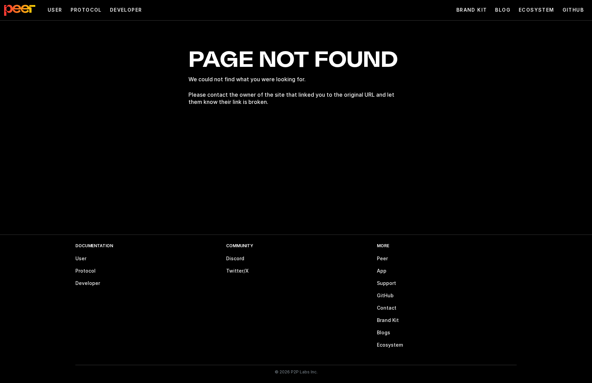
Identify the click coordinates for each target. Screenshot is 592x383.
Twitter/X (237, 271)
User (55, 10)
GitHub (573, 10)
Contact (386, 308)
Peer (382, 258)
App (381, 271)
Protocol (86, 10)
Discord (235, 258)
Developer (126, 10)
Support (386, 283)
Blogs (383, 332)
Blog (502, 10)
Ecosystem (536, 10)
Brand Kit (471, 10)
